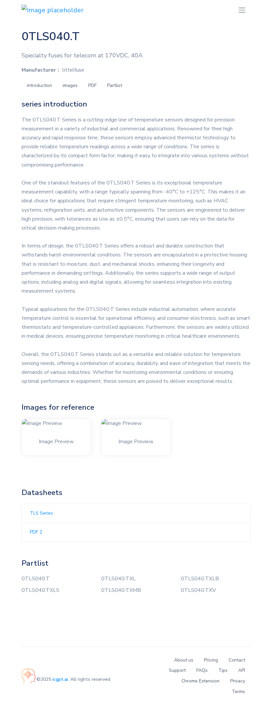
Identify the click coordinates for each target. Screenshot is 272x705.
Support (177, 670)
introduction (39, 85)
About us (183, 660)
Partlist (114, 85)
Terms (238, 691)
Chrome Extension (200, 681)
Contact (237, 660)
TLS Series (41, 513)
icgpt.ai (60, 679)
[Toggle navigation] (242, 10)
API (241, 670)
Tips (223, 670)
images (70, 85)
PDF (92, 85)
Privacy (237, 681)
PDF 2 (36, 532)
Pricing (211, 660)
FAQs (202, 670)
